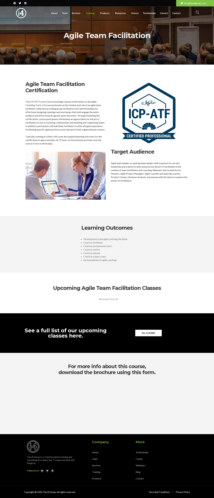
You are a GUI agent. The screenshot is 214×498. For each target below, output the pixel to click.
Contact (176, 13)
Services (76, 13)
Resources (120, 13)
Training (90, 13)
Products (104, 13)
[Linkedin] (25, 3)
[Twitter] (20, 3)
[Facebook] (14, 3)
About (54, 13)
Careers (164, 13)
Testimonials (149, 13)
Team (64, 13)
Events (135, 13)
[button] (197, 13)
